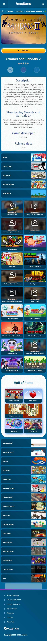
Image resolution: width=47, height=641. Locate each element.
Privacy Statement (14, 600)
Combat (19, 11)
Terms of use (12, 608)
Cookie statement (13, 604)
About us (10, 613)
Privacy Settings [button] (13, 595)
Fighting (10, 11)
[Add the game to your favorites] (41, 18)
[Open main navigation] (4, 4)
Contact (10, 617)
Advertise (10, 622)
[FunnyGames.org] (2, 11)
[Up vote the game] (37, 70)
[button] (43, 4)
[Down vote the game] (24, 70)
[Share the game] (10, 70)
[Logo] (23, 4)
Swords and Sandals (34, 11)
